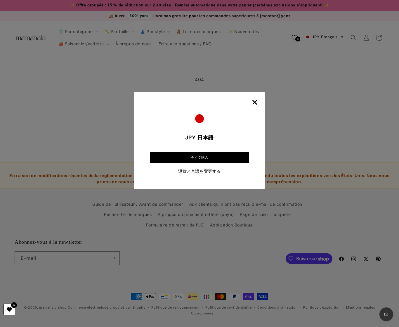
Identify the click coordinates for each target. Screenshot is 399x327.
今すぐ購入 (199, 157)
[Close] (255, 102)
